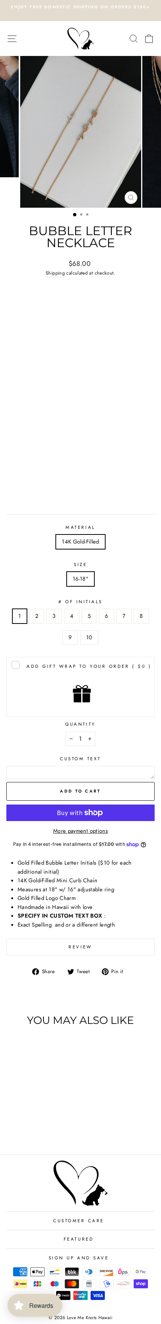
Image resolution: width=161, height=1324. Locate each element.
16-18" (80, 579)
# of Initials (80, 601)
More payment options (80, 831)
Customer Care (78, 1220)
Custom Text (80, 758)
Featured (79, 1239)
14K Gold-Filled (80, 541)
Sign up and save (79, 1258)
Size (80, 564)
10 (89, 637)
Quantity (80, 724)
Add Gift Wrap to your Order (89, 666)
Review (80, 947)
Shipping (55, 273)
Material (80, 527)
